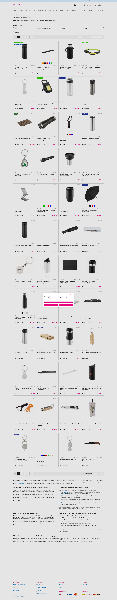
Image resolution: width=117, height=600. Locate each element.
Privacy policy (70, 294)
